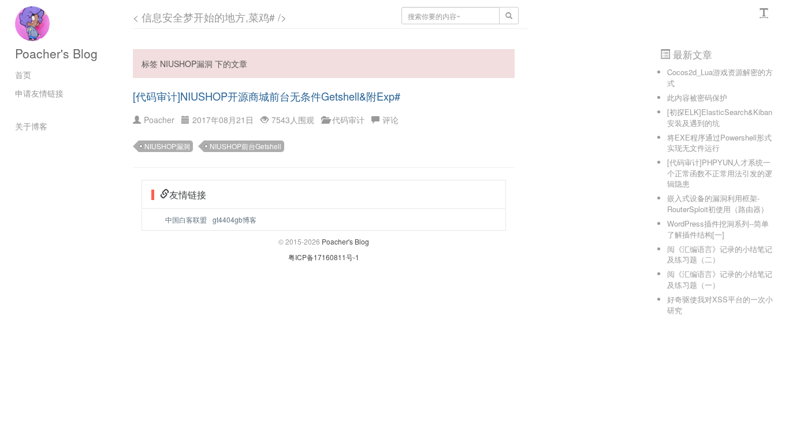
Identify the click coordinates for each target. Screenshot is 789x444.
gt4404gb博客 (234, 219)
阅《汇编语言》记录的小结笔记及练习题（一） (719, 279)
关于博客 (31, 126)
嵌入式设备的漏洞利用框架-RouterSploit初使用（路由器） (717, 203)
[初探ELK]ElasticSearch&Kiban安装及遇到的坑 (719, 117)
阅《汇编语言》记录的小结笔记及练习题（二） (719, 254)
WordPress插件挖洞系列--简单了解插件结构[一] (718, 229)
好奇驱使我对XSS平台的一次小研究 (720, 305)
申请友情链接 (39, 93)
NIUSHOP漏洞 (167, 146)
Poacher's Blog (56, 53)
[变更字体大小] (765, 13)
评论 (390, 119)
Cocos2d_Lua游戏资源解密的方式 (720, 77)
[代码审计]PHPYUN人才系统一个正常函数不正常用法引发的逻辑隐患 (719, 173)
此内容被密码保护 (697, 97)
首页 (23, 74)
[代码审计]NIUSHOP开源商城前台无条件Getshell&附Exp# (266, 95)
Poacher (159, 119)
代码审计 (348, 119)
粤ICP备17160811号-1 (323, 257)
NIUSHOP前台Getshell (245, 146)
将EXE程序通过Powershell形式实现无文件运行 (719, 143)
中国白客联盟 (186, 219)
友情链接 (187, 194)
